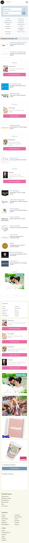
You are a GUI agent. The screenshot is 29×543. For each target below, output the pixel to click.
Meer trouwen (5, 502)
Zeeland (4, 312)
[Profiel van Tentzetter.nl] (5, 263)
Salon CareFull (15, 226)
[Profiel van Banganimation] (5, 127)
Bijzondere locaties (6, 498)
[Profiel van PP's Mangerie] (5, 193)
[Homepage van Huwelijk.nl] (2, 2)
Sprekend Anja (15, 93)
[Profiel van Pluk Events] (5, 160)
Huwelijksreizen (5, 500)
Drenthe (3, 308)
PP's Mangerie (14, 191)
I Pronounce (14, 234)
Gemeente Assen (15, 84)
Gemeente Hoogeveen (17, 199)
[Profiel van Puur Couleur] (5, 210)
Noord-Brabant (5, 315)
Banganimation (15, 125)
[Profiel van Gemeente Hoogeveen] (5, 202)
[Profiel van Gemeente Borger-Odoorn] (5, 45)
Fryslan (3, 306)
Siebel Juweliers (14, 116)
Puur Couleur (14, 208)
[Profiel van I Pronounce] (5, 237)
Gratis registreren (14, 468)
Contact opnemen (6, 532)
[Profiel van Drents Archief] (5, 219)
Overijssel (17, 313)
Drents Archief (14, 217)
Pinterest (4, 538)
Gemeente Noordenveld (18, 52)
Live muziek (4, 506)
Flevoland (17, 312)
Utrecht (16, 310)
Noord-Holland (18, 308)
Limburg (16, 315)
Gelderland (4, 313)
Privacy (3, 530)
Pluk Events (14, 158)
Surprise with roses (14, 148)
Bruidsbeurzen (5, 496)
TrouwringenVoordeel (14, 74)
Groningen (17, 306)
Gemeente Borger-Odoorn (18, 42)
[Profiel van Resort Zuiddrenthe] (5, 254)
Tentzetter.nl (14, 261)
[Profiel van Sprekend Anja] (5, 95)
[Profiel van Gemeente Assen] (5, 86)
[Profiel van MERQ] (5, 245)
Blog (3, 504)
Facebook (4, 534)
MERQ (12, 243)
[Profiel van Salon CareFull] (5, 228)
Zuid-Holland (5, 310)
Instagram (4, 540)
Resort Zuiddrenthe (16, 252)
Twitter (3, 536)
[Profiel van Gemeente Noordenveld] (5, 54)
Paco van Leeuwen (14, 181)
